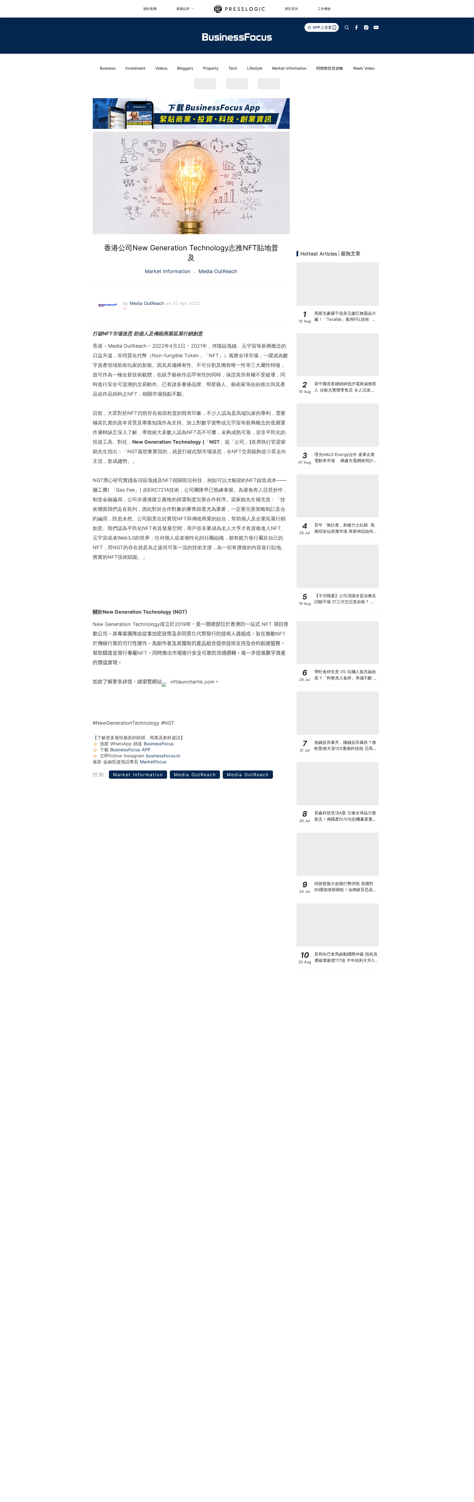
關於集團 (150, 9)
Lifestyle (254, 68)
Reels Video (363, 68)
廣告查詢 (291, 9)
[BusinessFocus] (237, 37)
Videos (161, 68)
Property (211, 68)
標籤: (100, 774)
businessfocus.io (163, 755)
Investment (135, 68)
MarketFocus (153, 761)
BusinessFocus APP (130, 749)
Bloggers (185, 68)
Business (107, 68)
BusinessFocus (159, 743)
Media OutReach (217, 271)
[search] (346, 27)
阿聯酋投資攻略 (329, 68)
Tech (232, 68)
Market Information (289, 68)
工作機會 (324, 9)
